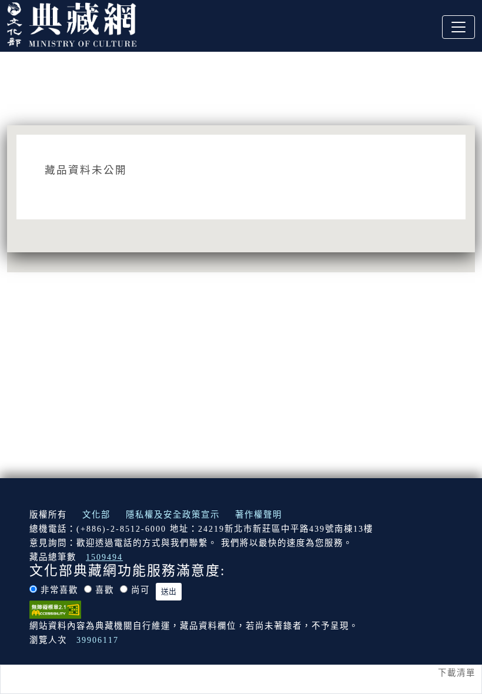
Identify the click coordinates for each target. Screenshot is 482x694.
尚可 (140, 590)
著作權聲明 (258, 514)
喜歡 (104, 590)
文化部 (96, 514)
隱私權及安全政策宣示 (173, 514)
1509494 (104, 557)
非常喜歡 (59, 590)
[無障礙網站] (55, 608)
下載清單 (457, 673)
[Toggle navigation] (458, 27)
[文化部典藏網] (71, 23)
